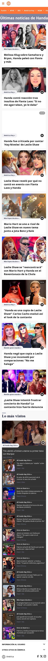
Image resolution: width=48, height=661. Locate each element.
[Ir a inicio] (9, 3)
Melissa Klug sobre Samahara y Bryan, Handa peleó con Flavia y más (23, 58)
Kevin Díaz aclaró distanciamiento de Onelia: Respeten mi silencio (29, 492)
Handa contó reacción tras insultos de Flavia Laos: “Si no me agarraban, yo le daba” (22, 101)
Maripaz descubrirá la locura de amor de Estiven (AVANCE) (30, 506)
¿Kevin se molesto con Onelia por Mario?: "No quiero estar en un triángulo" (28, 535)
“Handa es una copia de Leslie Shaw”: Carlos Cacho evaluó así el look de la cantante (23, 314)
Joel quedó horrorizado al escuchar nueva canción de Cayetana (29, 618)
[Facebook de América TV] (38, 656)
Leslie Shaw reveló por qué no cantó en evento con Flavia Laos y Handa (23, 184)
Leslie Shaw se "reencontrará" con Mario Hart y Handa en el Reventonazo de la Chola (23, 271)
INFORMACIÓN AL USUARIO (13, 644)
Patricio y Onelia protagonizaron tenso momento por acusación (30, 632)
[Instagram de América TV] (45, 656)
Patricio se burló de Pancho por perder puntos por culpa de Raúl (30, 548)
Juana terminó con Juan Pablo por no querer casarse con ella (29, 576)
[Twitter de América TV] (41, 656)
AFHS (12, 10)
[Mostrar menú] (3, 3)
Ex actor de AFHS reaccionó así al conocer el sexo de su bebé (28, 478)
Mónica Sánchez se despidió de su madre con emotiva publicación (29, 590)
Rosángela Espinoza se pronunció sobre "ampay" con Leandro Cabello (31, 604)
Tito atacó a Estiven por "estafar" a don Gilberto (30, 464)
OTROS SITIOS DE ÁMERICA (13, 650)
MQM (40, 10)
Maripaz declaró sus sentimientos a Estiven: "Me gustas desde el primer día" (31, 520)
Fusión (4, 10)
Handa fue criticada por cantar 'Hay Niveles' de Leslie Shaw (24, 142)
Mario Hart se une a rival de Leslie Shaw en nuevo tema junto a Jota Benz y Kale (21, 227)
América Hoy (29, 10)
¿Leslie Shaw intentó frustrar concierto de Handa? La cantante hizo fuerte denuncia (23, 403)
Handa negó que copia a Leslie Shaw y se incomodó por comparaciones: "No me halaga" (23, 359)
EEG (19, 10)
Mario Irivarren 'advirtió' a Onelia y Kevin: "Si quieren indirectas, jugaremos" (31, 562)
